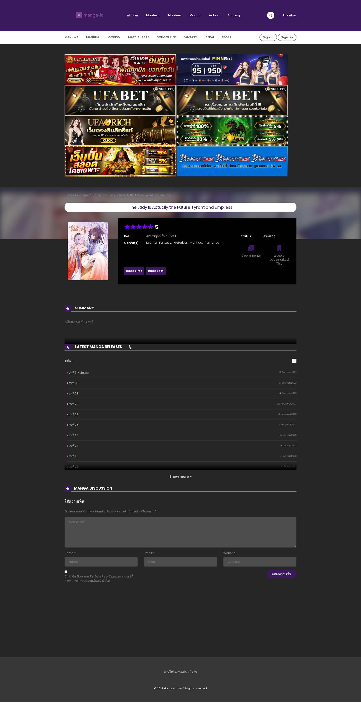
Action (214, 15)
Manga (195, 15)
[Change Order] (130, 347)
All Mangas (82, 195)
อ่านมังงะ (183, 672)
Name (69, 553)
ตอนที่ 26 (72, 425)
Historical (180, 243)
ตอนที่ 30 (73, 383)
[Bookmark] (279, 249)
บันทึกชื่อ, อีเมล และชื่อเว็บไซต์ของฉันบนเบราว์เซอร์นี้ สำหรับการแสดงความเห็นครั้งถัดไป (99, 578)
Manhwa (153, 15)
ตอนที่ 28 (72, 404)
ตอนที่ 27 (72, 414)
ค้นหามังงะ (289, 15)
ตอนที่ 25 (72, 435)
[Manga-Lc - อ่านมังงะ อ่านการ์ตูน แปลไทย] (89, 15)
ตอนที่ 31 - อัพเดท (78, 372)
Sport (226, 37)
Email (148, 553)
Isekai (209, 37)
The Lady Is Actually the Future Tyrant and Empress (137, 195)
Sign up (287, 37)
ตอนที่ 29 (72, 393)
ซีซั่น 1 (68, 361)
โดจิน (193, 672)
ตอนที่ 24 (73, 446)
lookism (114, 37)
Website (229, 553)
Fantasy (234, 15)
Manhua (174, 15)
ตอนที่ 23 (72, 456)
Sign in (268, 37)
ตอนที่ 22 (72, 467)
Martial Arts (138, 37)
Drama (96, 195)
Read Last (156, 271)
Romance (212, 243)
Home (69, 195)
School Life (166, 37)
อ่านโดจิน (170, 672)
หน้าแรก (132, 15)
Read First (134, 271)
